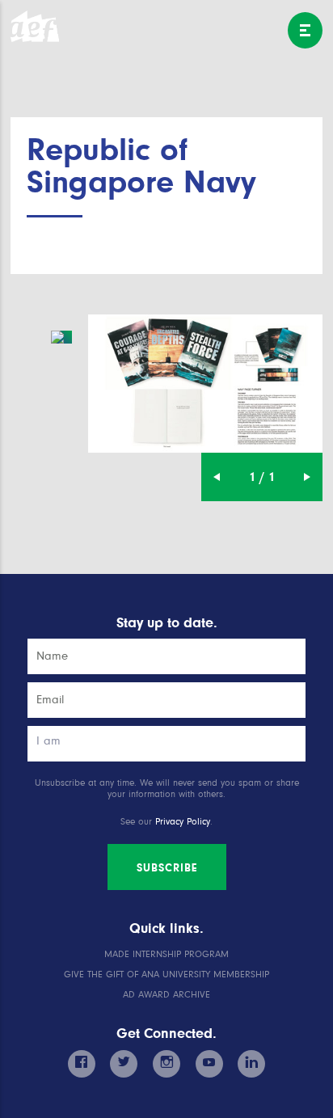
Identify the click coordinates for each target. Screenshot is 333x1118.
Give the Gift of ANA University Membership (166, 974)
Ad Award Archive (166, 994)
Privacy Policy (182, 821)
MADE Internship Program (166, 954)
